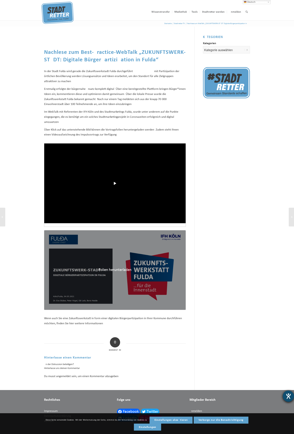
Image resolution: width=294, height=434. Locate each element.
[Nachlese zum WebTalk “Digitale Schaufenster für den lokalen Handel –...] (291, 217)
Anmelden (196, 411)
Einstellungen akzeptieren (171, 420)
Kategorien (209, 43)
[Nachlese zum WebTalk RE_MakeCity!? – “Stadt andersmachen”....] (2, 217)
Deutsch (251, 2)
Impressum (51, 411)
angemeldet (63, 376)
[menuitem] (160, 11)
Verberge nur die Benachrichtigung (221, 420)
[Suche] (246, 11)
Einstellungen (147, 427)
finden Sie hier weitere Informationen (79, 323)
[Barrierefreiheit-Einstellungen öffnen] (288, 396)
